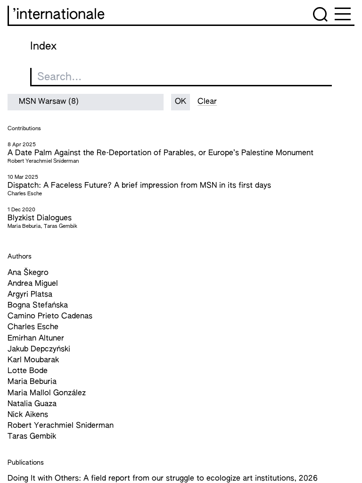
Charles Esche (33, 327)
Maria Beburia (32, 382)
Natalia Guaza (32, 404)
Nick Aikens (28, 415)
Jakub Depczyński (39, 349)
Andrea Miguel (33, 284)
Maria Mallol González (47, 393)
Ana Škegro (28, 273)
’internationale (59, 15)
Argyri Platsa (30, 295)
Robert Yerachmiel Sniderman (61, 426)
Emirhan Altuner (36, 338)
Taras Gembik (32, 437)
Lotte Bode (28, 371)
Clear (207, 102)
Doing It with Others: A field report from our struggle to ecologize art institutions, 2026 (163, 479)
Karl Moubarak (33, 360)
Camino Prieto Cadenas (50, 316)
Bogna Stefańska (38, 305)
